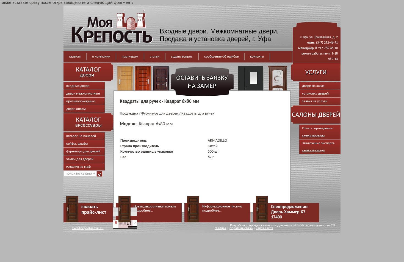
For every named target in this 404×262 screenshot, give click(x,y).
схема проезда (313, 135)
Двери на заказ (313, 86)
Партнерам (130, 56)
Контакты (257, 56)
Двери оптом (76, 109)
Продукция (129, 114)
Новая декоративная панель (155, 206)
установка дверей (221, 38)
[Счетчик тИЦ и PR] (125, 227)
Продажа (173, 38)
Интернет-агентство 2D (317, 225)
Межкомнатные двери (243, 31)
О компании (101, 56)
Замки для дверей (79, 159)
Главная (75, 56)
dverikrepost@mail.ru (88, 228)
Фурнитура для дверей (83, 151)
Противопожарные (80, 101)
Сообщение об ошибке (221, 56)
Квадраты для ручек (197, 114)
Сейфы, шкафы (77, 144)
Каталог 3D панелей (81, 136)
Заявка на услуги (314, 101)
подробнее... (143, 210)
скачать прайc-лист (93, 209)
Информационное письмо (222, 206)
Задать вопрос (182, 56)
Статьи (154, 56)
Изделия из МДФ (78, 167)
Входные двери (183, 31)
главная (220, 228)
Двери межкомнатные (83, 93)
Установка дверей (315, 93)
